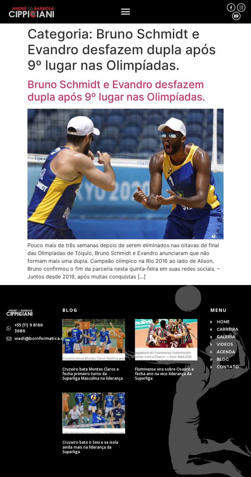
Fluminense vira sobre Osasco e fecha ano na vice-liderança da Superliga (164, 373)
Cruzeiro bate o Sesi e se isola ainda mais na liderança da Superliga (90, 446)
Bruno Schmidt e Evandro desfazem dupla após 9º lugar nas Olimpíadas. (116, 90)
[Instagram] (241, 7)
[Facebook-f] (231, 7)
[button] (125, 12)
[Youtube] (236, 16)
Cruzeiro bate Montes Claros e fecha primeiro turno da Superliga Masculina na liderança (92, 373)
